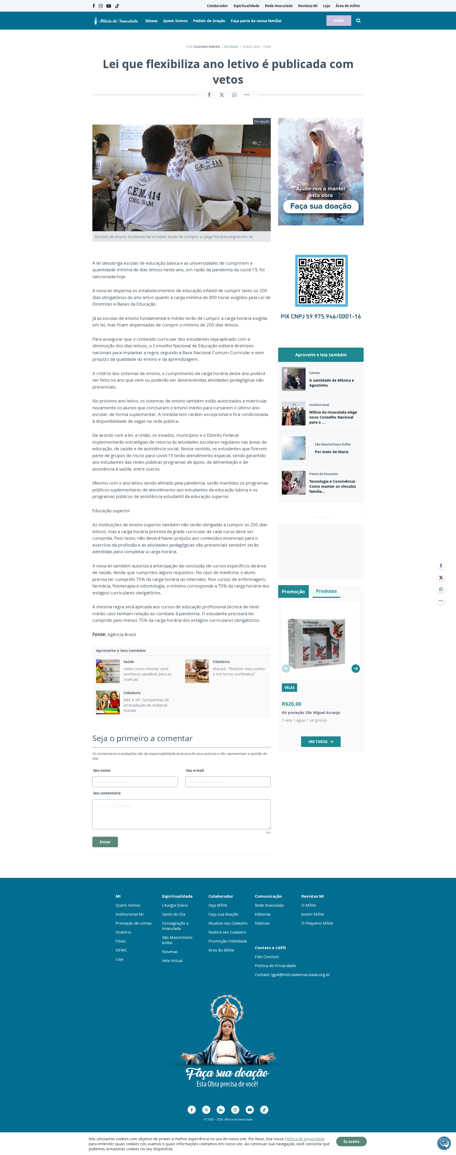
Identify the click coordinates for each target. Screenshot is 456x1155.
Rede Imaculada (269, 905)
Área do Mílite (221, 950)
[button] (356, 668)
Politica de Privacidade (275, 965)
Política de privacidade (305, 1138)
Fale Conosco (267, 956)
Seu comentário (107, 793)
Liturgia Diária (175, 905)
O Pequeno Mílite (317, 923)
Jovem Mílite (312, 914)
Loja (119, 959)
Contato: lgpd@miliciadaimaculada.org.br (292, 974)
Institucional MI (130, 914)
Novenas (170, 951)
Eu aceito (351, 1141)
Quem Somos (128, 905)
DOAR (339, 20)
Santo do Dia (173, 914)
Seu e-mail (195, 770)
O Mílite (308, 905)
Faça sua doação (223, 914)
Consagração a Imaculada (175, 925)
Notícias (262, 923)
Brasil (234, 47)
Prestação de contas (134, 923)
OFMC (121, 950)
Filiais (121, 941)
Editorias (263, 914)
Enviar (105, 842)
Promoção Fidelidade (227, 941)
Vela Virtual (172, 960)
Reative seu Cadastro (227, 932)
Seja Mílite (217, 905)
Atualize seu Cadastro (228, 923)
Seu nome (101, 770)
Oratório (123, 932)
